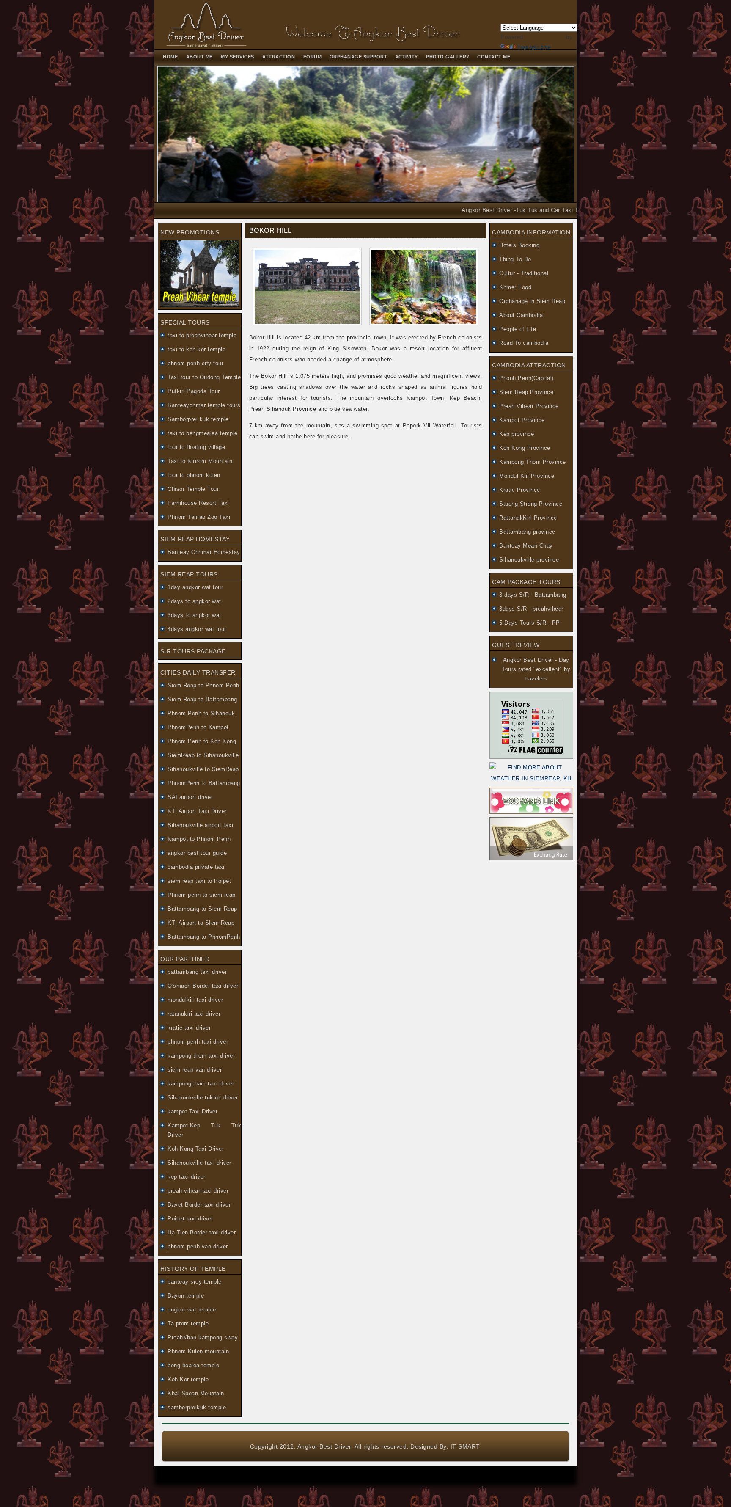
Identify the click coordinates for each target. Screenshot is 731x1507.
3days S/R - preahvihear (531, 609)
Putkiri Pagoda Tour (194, 391)
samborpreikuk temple (197, 1407)
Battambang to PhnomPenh (204, 937)
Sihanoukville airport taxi (200, 825)
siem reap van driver (195, 1069)
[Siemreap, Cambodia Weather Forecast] (531, 778)
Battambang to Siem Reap (202, 909)
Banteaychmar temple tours (204, 405)
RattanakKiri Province (528, 518)
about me (199, 56)
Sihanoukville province (529, 560)
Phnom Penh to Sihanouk (201, 713)
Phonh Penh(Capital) (526, 378)
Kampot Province (522, 420)
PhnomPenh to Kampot (198, 727)
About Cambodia (521, 315)
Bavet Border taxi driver (199, 1204)
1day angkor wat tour (195, 587)
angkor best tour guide (197, 853)
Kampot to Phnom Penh (199, 839)
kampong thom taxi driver (201, 1055)
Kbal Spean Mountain (196, 1393)
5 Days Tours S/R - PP (529, 623)
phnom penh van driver (198, 1246)
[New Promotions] (199, 305)
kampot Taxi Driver (192, 1111)
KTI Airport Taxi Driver (197, 811)
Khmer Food (515, 287)
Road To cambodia (523, 343)
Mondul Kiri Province (526, 476)
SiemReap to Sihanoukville (203, 755)
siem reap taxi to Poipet (199, 881)
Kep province (516, 434)
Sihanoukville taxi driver (199, 1163)
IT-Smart (465, 1446)
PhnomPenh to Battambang (204, 783)
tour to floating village (196, 447)
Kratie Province (519, 490)
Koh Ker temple (188, 1379)
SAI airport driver (190, 797)
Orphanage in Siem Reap (532, 301)
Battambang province (527, 532)
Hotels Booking (519, 245)
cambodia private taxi (196, 867)
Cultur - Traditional (523, 273)
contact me (493, 56)
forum (313, 56)
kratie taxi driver (189, 1028)
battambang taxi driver (197, 972)
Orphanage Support (359, 56)
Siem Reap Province (526, 392)
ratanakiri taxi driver (194, 1014)
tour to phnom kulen (194, 475)
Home (170, 56)
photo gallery (448, 56)
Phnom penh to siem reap (202, 895)
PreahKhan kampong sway (203, 1337)
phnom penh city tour (195, 363)
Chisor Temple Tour (193, 489)
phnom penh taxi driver (198, 1042)
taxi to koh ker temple (196, 349)
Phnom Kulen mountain (198, 1351)
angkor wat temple (192, 1309)
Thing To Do (515, 259)
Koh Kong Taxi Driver (196, 1149)
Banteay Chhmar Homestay (204, 552)
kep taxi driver (187, 1177)
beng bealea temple (193, 1365)
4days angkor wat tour (197, 629)
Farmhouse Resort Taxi (198, 503)
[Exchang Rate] (531, 858)
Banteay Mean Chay (526, 546)
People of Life (517, 329)
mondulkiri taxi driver (195, 1000)
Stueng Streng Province (530, 504)
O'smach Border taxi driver (203, 986)
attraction (278, 56)
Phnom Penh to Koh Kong (202, 741)
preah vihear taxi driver (198, 1190)
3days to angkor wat (194, 615)
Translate (534, 48)
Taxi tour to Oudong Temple (204, 377)
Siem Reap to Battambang (202, 699)
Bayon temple (186, 1295)
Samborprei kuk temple (198, 419)
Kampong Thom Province (532, 462)
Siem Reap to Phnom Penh (203, 685)
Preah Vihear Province (529, 406)
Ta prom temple (188, 1323)
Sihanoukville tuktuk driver (203, 1097)
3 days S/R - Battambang (532, 595)
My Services (237, 56)
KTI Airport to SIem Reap (201, 923)
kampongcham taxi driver (201, 1083)
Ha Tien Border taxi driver (202, 1232)
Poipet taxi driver (190, 1218)
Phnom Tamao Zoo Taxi (199, 517)
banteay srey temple (195, 1281)
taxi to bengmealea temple (203, 433)
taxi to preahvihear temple (202, 335)
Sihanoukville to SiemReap (203, 769)
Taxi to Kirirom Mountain (200, 461)
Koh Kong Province (524, 448)
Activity (406, 56)
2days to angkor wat (194, 601)
